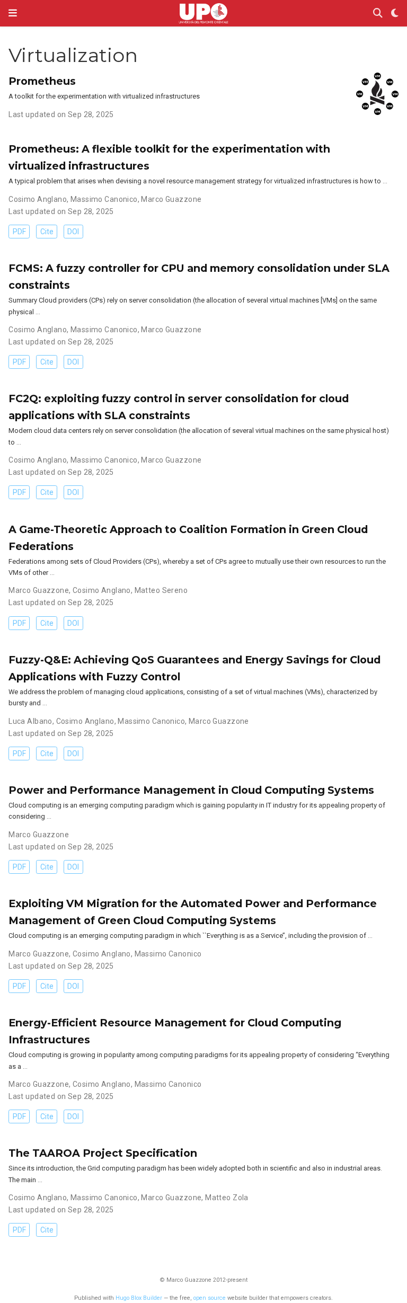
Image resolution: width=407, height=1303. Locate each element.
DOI (73, 231)
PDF (19, 231)
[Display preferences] (395, 13)
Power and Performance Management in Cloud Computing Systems (191, 790)
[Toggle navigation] (12, 13)
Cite (47, 231)
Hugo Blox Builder (139, 1298)
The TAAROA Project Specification (102, 1153)
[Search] (378, 13)
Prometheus (42, 81)
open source (209, 1298)
